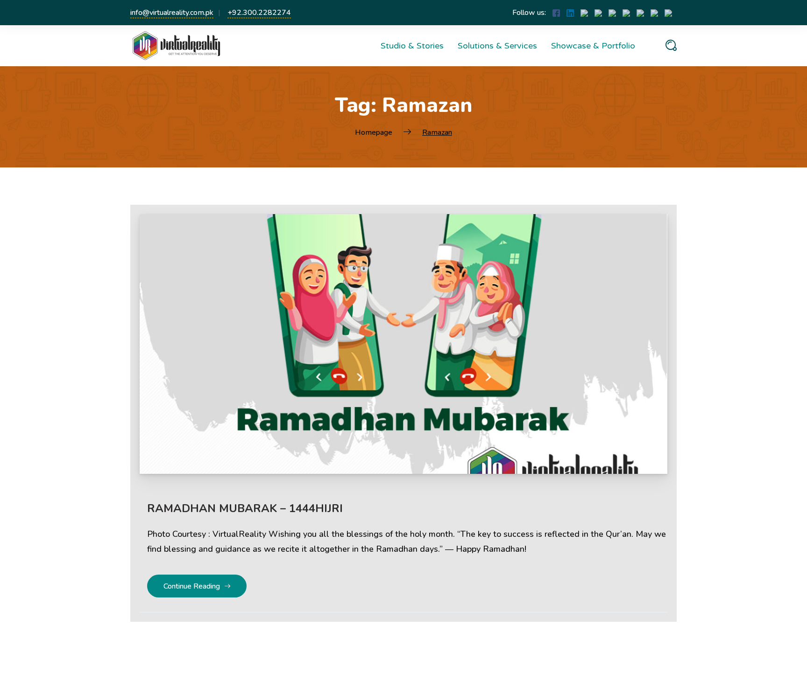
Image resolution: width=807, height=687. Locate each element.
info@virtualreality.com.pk (171, 12)
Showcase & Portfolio (593, 46)
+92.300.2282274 (259, 12)
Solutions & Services (497, 46)
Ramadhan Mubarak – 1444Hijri (245, 508)
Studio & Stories (412, 46)
